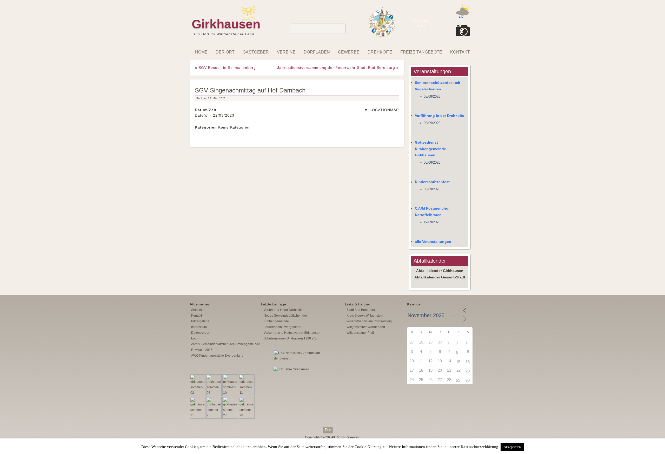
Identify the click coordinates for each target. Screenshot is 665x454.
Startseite (197, 310)
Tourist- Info (420, 23)
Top (328, 430)
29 (458, 380)
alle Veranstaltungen (433, 241)
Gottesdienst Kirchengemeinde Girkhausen (430, 148)
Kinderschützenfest (432, 182)
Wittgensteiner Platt (360, 333)
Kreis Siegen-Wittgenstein (365, 315)
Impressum (199, 327)
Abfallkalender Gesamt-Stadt (439, 277)
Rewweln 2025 (201, 350)
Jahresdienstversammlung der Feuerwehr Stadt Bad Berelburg (336, 67)
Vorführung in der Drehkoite (439, 116)
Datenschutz (200, 333)
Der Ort (225, 52)
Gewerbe (349, 52)
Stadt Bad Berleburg (361, 310)
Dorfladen (317, 52)
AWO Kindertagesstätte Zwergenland (217, 355)
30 (468, 380)
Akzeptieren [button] (512, 447)
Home (201, 52)
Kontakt (460, 52)
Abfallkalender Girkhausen (439, 271)
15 (458, 361)
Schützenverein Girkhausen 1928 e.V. (290, 338)
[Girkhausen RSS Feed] (471, 425)
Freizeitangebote (421, 52)
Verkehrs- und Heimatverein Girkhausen (292, 333)
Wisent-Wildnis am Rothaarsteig (369, 321)
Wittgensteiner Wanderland (366, 327)
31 (449, 343)
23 (468, 371)
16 (468, 361)
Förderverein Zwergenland (282, 327)
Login (195, 338)
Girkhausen (226, 24)
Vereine (286, 52)
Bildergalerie (200, 321)
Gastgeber (256, 52)
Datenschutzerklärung (479, 447)
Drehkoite (380, 52)
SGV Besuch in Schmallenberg (227, 67)
